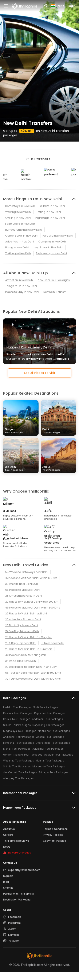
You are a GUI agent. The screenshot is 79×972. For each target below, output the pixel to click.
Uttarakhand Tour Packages (53, 742)
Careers (8, 834)
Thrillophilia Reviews (16, 840)
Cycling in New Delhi (18, 218)
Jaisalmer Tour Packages (48, 748)
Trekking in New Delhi (18, 253)
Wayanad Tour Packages (18, 760)
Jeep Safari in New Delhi (48, 247)
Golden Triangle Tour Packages (22, 754)
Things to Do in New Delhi (21, 286)
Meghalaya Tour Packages (19, 730)
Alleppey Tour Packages (18, 778)
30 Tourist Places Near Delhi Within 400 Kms (33, 678)
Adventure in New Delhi (19, 241)
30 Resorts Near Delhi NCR (21, 584)
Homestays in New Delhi (20, 206)
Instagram (14, 922)
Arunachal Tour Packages (19, 736)
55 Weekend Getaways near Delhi (26, 572)
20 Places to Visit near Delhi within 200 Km (31, 601)
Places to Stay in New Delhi (22, 292)
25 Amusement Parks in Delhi (23, 596)
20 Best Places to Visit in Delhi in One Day (31, 667)
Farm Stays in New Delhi (20, 224)
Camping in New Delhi (52, 241)
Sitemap (8, 887)
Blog (6, 881)
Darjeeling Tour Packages (48, 725)
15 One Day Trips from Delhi (22, 631)
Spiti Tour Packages (45, 707)
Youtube (13, 940)
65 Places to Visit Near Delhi (22, 590)
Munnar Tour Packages (50, 760)
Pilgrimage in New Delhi (50, 218)
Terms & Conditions (55, 828)
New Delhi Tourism (55, 292)
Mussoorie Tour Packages (48, 766)
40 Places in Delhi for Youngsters (26, 655)
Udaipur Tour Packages (58, 754)
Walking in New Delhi (18, 212)
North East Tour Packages (54, 730)
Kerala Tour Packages (16, 719)
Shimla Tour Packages (17, 766)
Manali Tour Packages (17, 748)
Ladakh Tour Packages (17, 707)
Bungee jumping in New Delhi (23, 229)
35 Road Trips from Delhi (20, 661)
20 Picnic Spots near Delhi (21, 625)
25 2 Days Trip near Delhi (20, 643)
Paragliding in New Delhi (58, 235)
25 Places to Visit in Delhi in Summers (28, 649)
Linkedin (13, 934)
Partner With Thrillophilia (18, 893)
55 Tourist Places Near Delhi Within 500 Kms (33, 673)
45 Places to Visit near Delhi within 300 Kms (32, 607)
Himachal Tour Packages (18, 742)
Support (8, 875)
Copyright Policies (54, 840)
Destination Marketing (17, 899)
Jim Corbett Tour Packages (20, 772)
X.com (12, 928)
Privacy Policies (53, 834)
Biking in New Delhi (17, 247)
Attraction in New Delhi (19, 280)
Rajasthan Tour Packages (50, 713)
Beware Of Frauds (19, 852)
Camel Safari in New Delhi (21, 235)
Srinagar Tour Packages (53, 772)
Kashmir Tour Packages (17, 713)
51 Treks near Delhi (52, 643)
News (6, 846)
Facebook (14, 916)
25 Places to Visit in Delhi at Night (26, 613)
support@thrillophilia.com (24, 869)
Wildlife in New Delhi (52, 206)
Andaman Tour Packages (47, 719)
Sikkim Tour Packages (17, 725)
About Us (9, 828)
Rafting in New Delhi (48, 212)
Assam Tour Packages (50, 736)
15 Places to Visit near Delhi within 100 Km (31, 578)
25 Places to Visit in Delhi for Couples (28, 637)
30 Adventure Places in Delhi (23, 619)
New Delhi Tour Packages (54, 280)
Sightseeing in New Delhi (51, 253)
